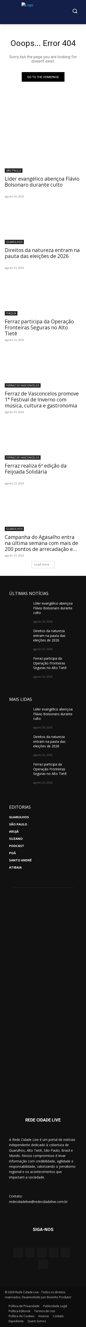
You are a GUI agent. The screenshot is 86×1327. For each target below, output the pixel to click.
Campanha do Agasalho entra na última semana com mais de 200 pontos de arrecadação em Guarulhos (41, 546)
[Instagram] (18, 1252)
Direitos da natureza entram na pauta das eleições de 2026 (42, 253)
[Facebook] (30, 1252)
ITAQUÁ (11, 313)
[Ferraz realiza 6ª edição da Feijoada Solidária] (43, 440)
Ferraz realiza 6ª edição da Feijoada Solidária (36, 468)
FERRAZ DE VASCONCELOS (22, 385)
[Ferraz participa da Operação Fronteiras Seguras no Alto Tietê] (43, 296)
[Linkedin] (65, 1252)
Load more (41, 564)
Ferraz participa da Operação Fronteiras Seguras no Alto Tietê (39, 327)
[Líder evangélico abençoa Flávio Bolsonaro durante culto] (43, 153)
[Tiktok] (43, 1264)
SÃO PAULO (13, 170)
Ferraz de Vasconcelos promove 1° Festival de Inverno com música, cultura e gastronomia (42, 399)
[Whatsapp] (53, 1252)
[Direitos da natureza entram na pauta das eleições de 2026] (43, 225)
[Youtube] (41, 1252)
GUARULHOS (14, 242)
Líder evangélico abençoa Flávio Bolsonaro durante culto (42, 181)
